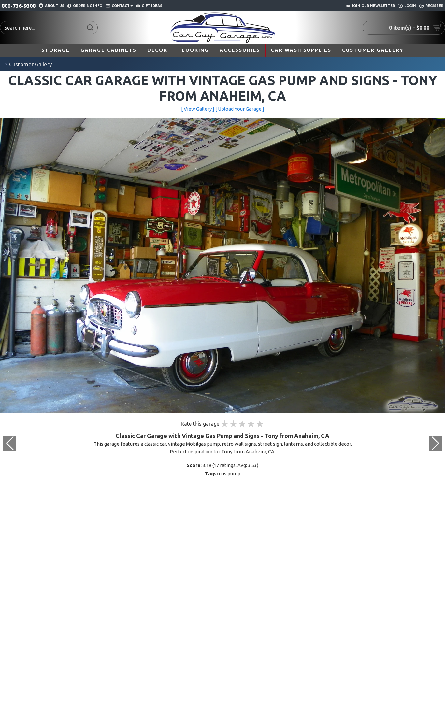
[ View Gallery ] (197, 109)
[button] (435, 443)
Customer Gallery (30, 64)
